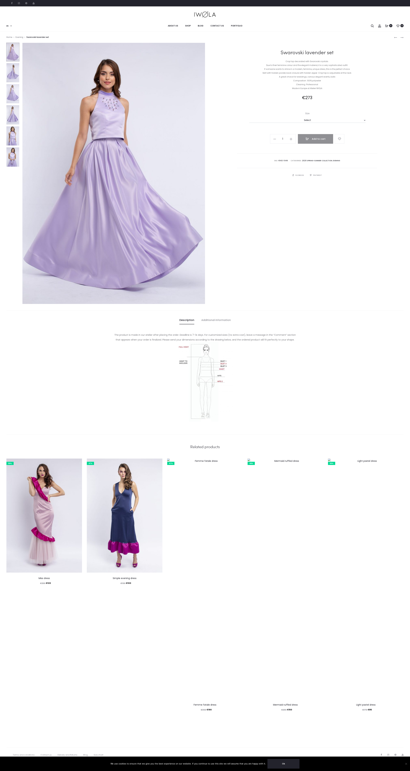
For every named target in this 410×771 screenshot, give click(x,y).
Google (34, 3)
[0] (386, 25)
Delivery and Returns (67, 755)
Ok (283, 763)
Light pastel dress (366, 704)
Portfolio (236, 25)
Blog (200, 25)
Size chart (98, 755)
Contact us (217, 25)
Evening (19, 37)
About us (173, 25)
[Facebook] (381, 755)
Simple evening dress (124, 578)
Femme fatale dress (205, 704)
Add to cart (318, 139)
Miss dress (44, 578)
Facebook (11, 3)
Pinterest (26, 3)
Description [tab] (186, 320)
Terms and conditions (24, 755)
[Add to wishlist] (339, 139)
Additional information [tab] (216, 320)
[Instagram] (388, 755)
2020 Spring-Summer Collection (317, 160)
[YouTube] (403, 755)
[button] (274, 139)
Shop (188, 25)
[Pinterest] (395, 755)
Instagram (19, 3)
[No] (406, 763)
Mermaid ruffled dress (285, 704)
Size (307, 113)
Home (9, 37)
